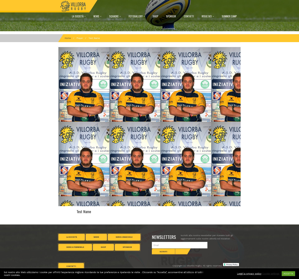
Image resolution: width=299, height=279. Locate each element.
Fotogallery (136, 16)
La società (71, 237)
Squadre (114, 16)
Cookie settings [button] (270, 273)
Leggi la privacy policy (249, 273)
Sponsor (171, 16)
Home (68, 38)
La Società (77, 16)
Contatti (189, 16)
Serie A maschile (124, 237)
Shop (155, 16)
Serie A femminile (75, 247)
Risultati (207, 16)
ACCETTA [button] (288, 273)
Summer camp (229, 16)
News (96, 16)
